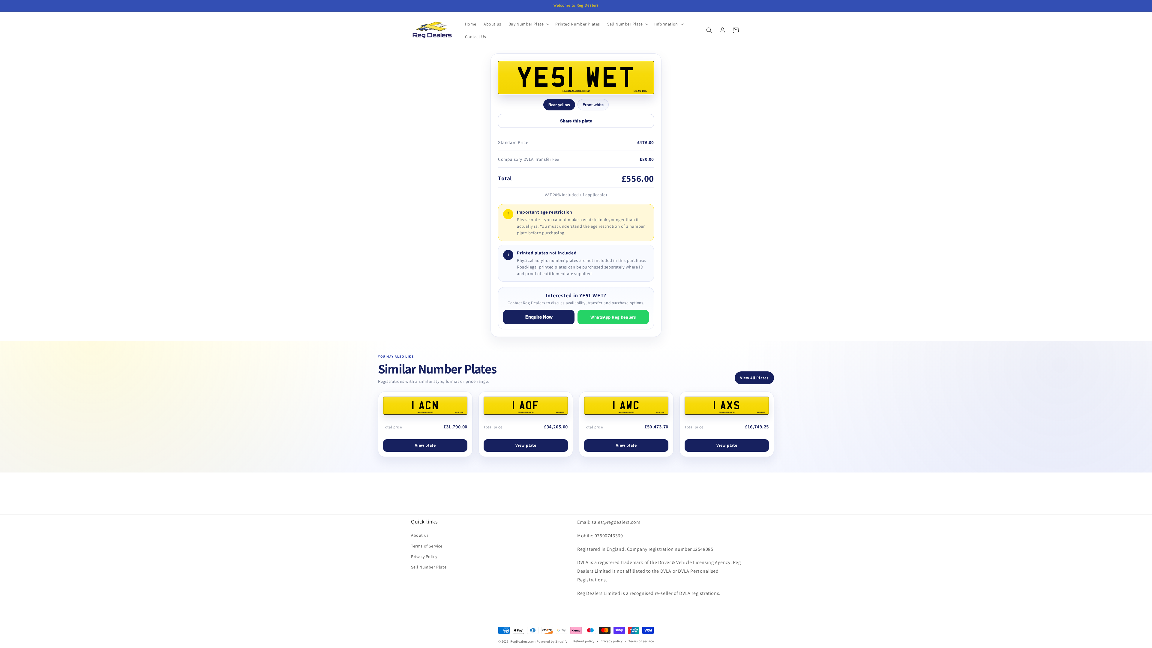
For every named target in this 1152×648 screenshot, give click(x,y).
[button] (528, 24)
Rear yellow (559, 105)
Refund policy (584, 641)
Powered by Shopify (552, 641)
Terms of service (641, 641)
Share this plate (576, 120)
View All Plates (754, 377)
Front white (593, 105)
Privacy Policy (424, 556)
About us (420, 535)
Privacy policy (612, 641)
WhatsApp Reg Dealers (613, 317)
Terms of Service (426, 546)
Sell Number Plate (428, 567)
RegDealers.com (523, 641)
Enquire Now (539, 317)
